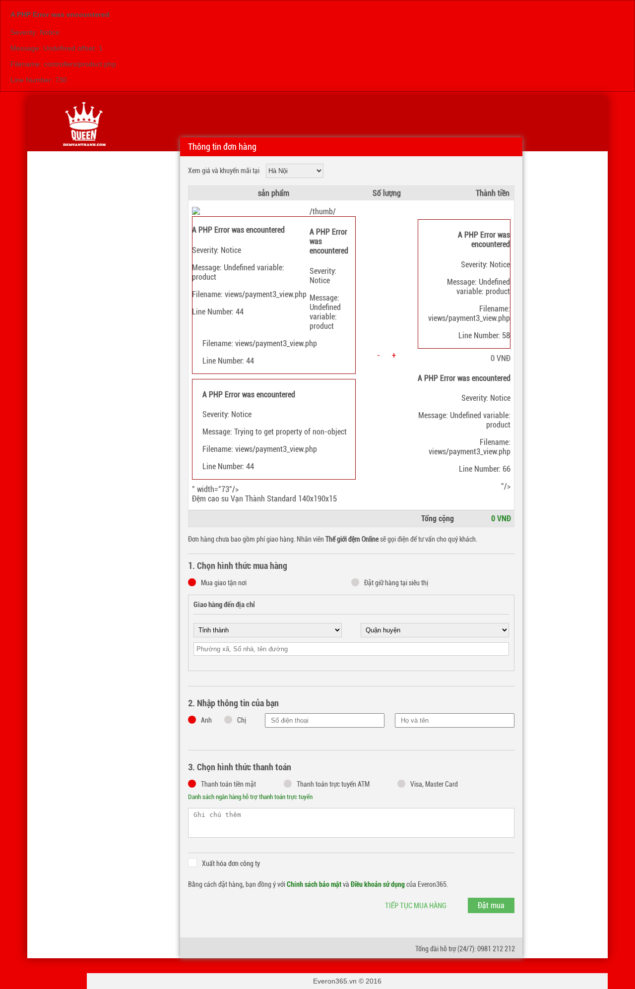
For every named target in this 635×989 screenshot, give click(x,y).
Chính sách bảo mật (314, 884)
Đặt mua (491, 905)
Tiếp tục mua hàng (415, 905)
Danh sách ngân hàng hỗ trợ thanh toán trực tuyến (250, 797)
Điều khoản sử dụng (378, 884)
